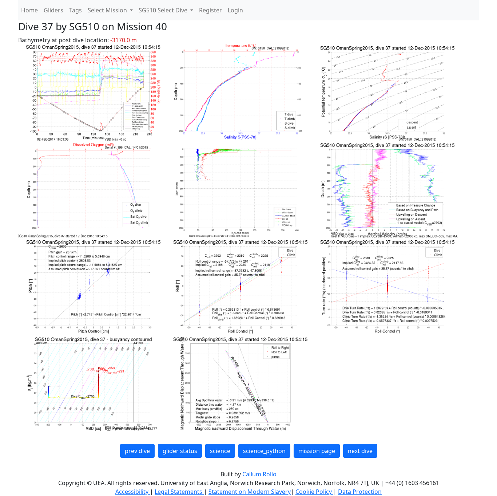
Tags (75, 10)
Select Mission (108, 10)
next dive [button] (360, 451)
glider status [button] (180, 451)
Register (210, 10)
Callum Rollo (259, 474)
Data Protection (360, 492)
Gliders (53, 10)
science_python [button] (264, 451)
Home (29, 10)
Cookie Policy (314, 492)
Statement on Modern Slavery (249, 492)
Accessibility (132, 492)
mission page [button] (316, 451)
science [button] (220, 451)
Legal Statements (179, 492)
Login (235, 10)
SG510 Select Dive (164, 10)
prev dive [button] (137, 451)
